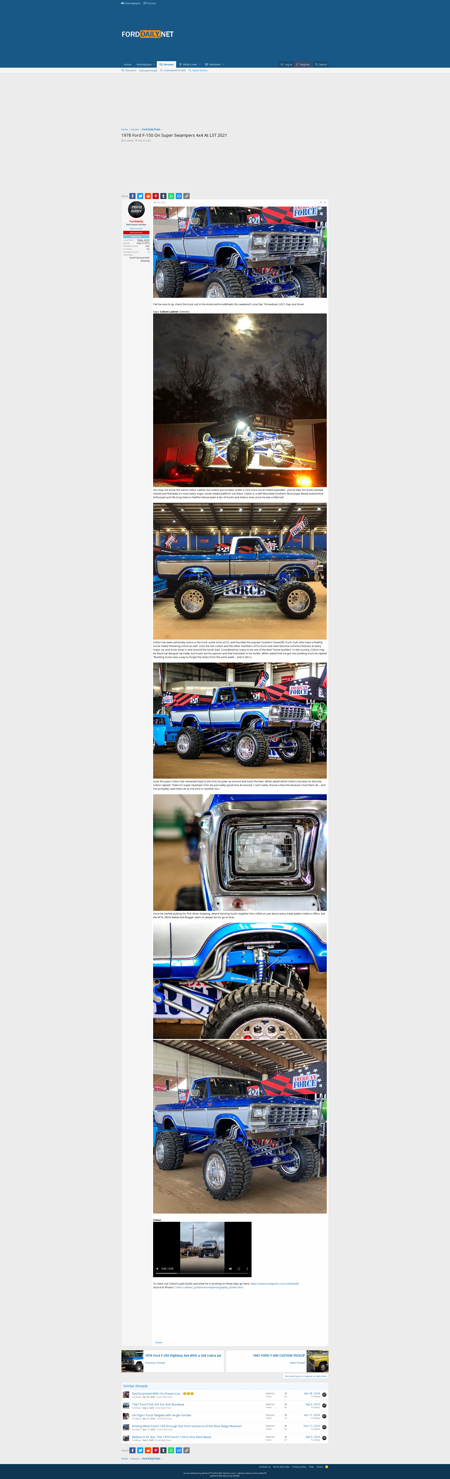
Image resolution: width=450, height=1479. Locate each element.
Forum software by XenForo (209, 1473)
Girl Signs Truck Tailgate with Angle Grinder (162, 1415)
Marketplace (132, 3)
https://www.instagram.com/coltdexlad (274, 1283)
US (148, 249)
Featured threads (148, 70)
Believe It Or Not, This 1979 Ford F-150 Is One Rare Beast (171, 1437)
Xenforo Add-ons (252, 1473)
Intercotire (236, 1287)
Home (127, 64)
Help (311, 1466)
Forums (151, 3)
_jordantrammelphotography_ (211, 1287)
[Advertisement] (265, 33)
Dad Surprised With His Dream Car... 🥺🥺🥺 (163, 1393)
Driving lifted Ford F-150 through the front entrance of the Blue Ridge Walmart (187, 1426)
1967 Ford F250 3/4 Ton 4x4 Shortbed (158, 1404)
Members (215, 64)
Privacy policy (299, 1466)
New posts (130, 70)
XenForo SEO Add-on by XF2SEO (225, 1475)
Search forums (199, 70)
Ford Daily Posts (164, 1396)
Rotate (158, 1342)
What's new (190, 64)
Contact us (265, 1466)
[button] (154, 64)
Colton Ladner (183, 1287)
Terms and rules (281, 1466)
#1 (325, 202)
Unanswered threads (175, 70)
